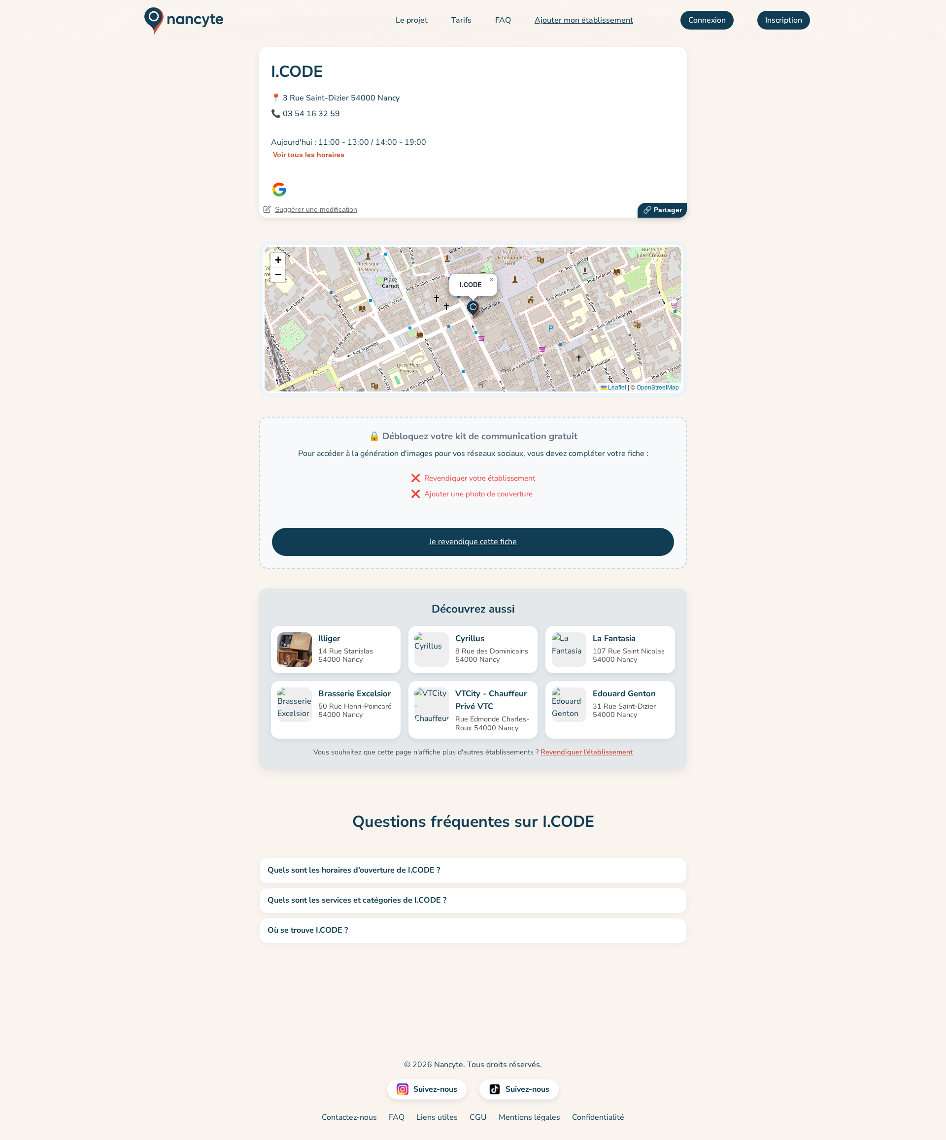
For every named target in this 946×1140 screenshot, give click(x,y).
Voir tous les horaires (308, 155)
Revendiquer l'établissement (587, 752)
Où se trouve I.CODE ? (308, 930)
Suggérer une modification (316, 209)
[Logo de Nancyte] (180, 20)
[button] (473, 309)
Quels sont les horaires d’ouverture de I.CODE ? (354, 870)
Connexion (707, 20)
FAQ (503, 20)
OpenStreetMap (658, 387)
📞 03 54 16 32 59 (305, 113)
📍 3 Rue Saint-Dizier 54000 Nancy (335, 98)
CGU (478, 1117)
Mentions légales (529, 1117)
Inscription (783, 20)
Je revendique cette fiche (473, 541)
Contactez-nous (349, 1117)
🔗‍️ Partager (662, 210)
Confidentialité (598, 1117)
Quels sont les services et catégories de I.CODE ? (357, 900)
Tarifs (461, 20)
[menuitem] (412, 20)
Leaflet (616, 387)
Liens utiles (437, 1117)
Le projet (412, 20)
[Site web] (279, 189)
